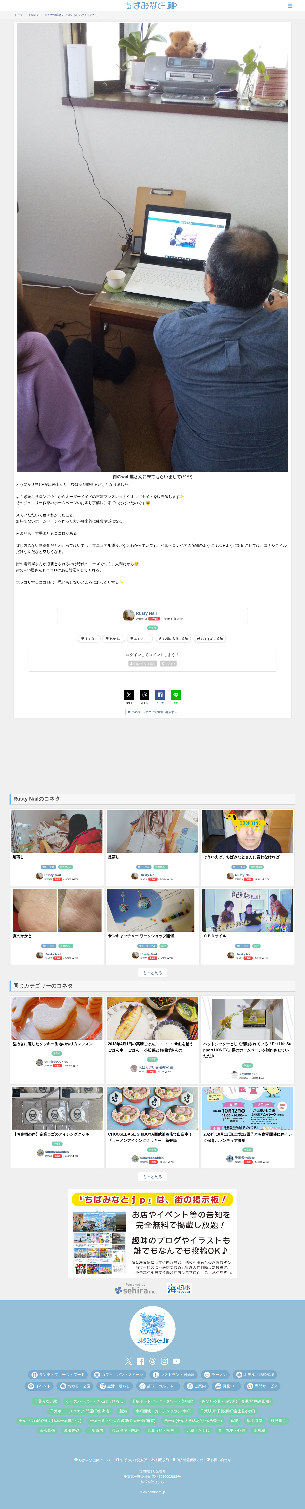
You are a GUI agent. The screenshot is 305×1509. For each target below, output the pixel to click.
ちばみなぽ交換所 (133, 1460)
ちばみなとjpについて (94, 1460)
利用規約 (162, 1460)
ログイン (169, 663)
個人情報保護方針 (189, 1460)
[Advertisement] (152, 755)
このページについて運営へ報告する (154, 712)
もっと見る (152, 973)
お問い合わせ (220, 1460)
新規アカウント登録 (143, 663)
